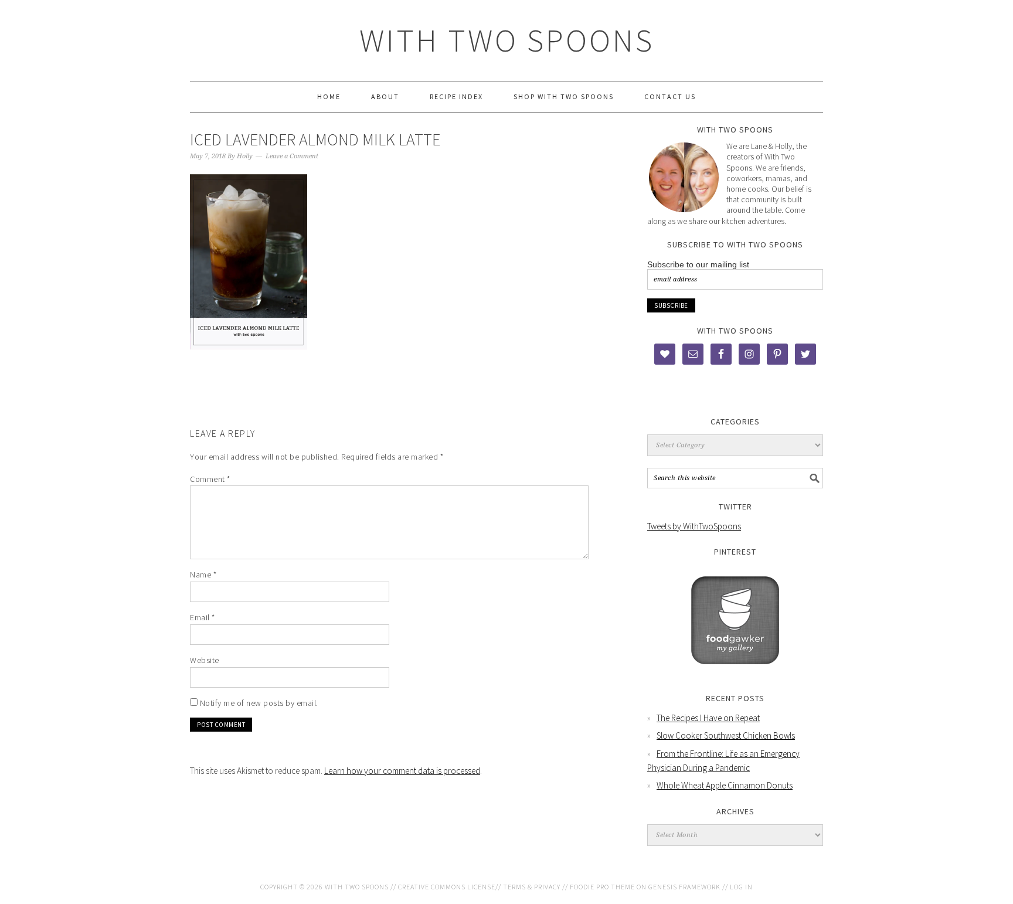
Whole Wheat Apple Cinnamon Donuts (725, 785)
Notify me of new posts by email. (259, 703)
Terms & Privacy (531, 886)
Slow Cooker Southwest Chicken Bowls (726, 735)
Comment (210, 479)
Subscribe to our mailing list (698, 264)
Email (202, 617)
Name (203, 574)
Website (204, 660)
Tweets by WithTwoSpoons (694, 526)
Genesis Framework (684, 886)
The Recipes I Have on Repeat (708, 717)
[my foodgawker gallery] (735, 672)
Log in (741, 886)
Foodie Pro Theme (602, 886)
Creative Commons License (446, 886)
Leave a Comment (292, 156)
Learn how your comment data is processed (402, 770)
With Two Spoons (506, 40)
